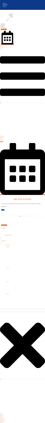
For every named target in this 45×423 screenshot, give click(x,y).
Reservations (5, 4)
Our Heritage (2, 136)
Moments (2, 26)
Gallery (4, 6)
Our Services (3, 27)
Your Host (5, 5)
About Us (4, 3)
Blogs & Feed (2, 137)
